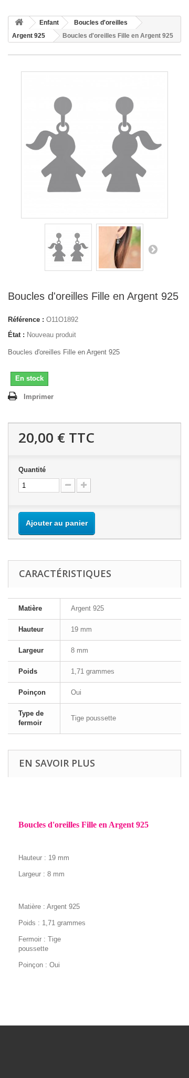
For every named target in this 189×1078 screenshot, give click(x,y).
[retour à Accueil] (19, 22)
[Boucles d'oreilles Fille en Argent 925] (68, 247)
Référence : (26, 319)
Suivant (153, 249)
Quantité (32, 470)
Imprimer (39, 397)
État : (16, 335)
